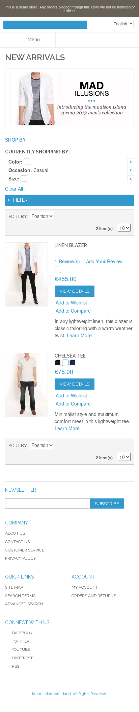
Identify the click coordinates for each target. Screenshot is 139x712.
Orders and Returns (94, 595)
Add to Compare (73, 310)
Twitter (20, 641)
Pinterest (22, 658)
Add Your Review (104, 261)
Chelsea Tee (70, 356)
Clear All (14, 188)
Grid (114, 217)
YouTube (21, 649)
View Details (74, 291)
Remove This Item (130, 161)
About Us (15, 533)
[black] (58, 363)
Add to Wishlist (71, 302)
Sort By (17, 216)
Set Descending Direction (60, 217)
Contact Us (17, 541)
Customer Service (24, 550)
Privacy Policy (20, 558)
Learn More (79, 335)
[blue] (73, 363)
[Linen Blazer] (26, 274)
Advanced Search (24, 603)
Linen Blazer (71, 245)
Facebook (22, 633)
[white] (58, 270)
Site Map (14, 587)
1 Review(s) (67, 261)
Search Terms (20, 595)
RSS (15, 666)
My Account (85, 587)
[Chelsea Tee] (26, 385)
